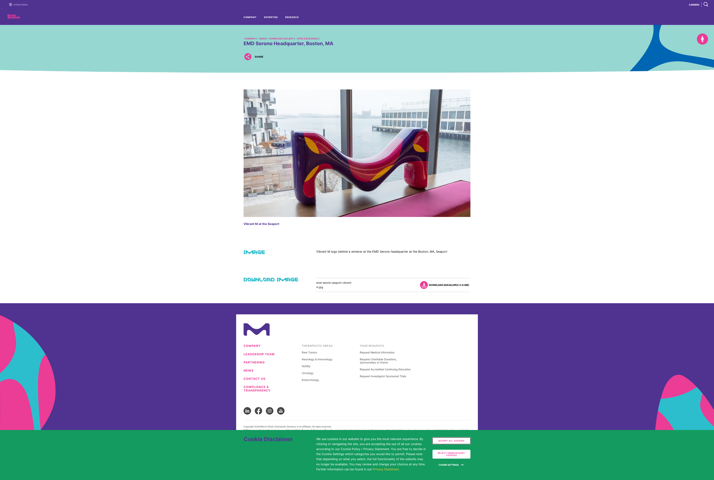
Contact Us (254, 379)
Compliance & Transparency (257, 388)
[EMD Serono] (20, 17)
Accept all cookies (451, 440)
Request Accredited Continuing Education (385, 369)
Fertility (306, 366)
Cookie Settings (449, 464)
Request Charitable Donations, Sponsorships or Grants (378, 361)
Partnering (254, 362)
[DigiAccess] (702, 39)
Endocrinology (310, 379)
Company (250, 17)
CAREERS (694, 4)
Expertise (271, 17)
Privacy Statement (386, 469)
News (248, 370)
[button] (11, 4)
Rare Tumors (309, 352)
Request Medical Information (377, 352)
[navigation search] (706, 4)
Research (292, 17)
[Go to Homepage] (11, 4)
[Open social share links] (248, 57)
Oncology (307, 373)
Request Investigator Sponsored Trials (383, 376)
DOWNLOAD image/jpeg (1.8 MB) (449, 285)
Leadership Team (259, 354)
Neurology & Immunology (317, 359)
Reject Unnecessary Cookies (451, 454)
